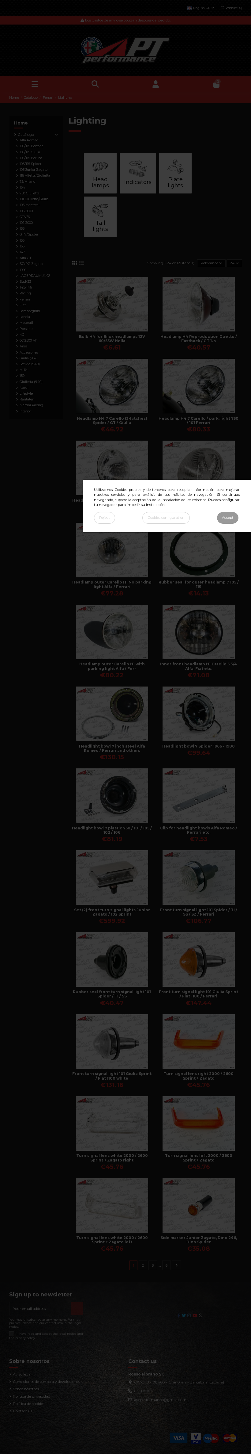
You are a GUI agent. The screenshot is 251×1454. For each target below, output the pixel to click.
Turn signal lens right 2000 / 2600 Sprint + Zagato (198, 1075)
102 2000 (26, 223)
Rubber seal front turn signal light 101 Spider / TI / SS (112, 993)
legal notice (67, 1333)
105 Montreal (29, 205)
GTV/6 (25, 217)
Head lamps (100, 182)
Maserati (26, 323)
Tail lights (100, 226)
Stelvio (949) (30, 364)
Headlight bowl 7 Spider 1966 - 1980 (198, 746)
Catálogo (26, 134)
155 (22, 229)
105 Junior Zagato (33, 170)
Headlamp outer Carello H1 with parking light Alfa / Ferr (112, 666)
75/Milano (27, 182)
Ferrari (25, 299)
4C (22, 335)
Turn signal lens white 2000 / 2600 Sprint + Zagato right (112, 1157)
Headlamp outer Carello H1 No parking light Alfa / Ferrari (112, 584)
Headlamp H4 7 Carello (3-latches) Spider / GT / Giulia (112, 420)
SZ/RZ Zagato (31, 264)
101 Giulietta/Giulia (34, 199)
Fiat (23, 305)
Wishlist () (233, 8)
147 (22, 252)
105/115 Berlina (31, 158)
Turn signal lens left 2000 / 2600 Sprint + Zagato (198, 1157)
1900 (23, 270)
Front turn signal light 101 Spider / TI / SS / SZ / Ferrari (198, 912)
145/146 (26, 287)
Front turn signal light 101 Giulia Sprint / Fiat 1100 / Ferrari (198, 993)
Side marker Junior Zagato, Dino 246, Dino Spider (198, 1239)
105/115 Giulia (30, 152)
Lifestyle (26, 394)
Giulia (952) (29, 358)
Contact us (22, 1411)
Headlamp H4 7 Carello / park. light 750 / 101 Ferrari (198, 420)
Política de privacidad (31, 1396)
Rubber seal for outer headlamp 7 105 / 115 (199, 584)
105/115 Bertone (31, 146)
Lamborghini (30, 311)
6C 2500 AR (29, 340)
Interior (25, 411)
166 (22, 246)
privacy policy (25, 1338)
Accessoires (29, 352)
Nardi (24, 388)
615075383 (143, 1391)
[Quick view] (116, 329)
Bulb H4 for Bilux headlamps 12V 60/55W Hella (112, 338)
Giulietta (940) (31, 382)
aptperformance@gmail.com (160, 1399)
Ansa (24, 346)
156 (22, 241)
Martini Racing (31, 405)
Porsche (26, 329)
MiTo (23, 370)
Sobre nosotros (26, 1389)
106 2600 (26, 211)
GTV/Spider (29, 234)
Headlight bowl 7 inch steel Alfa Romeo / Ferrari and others (112, 748)
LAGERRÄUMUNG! (35, 276)
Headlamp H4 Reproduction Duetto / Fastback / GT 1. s (198, 338)
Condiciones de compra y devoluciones (46, 1381)
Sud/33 (25, 282)
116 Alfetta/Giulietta (35, 176)
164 (22, 187)
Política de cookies (28, 1403)
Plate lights (175, 182)
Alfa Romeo (29, 140)
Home (21, 123)
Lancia (25, 317)
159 (22, 376)
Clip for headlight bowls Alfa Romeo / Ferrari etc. (198, 830)
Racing (25, 293)
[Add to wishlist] (108, 329)
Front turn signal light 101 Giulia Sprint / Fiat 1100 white (112, 1075)
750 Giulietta (29, 193)
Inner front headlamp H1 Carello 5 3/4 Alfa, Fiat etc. (198, 666)
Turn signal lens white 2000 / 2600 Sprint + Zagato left (112, 1239)
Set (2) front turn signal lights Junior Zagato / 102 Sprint (112, 912)
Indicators (138, 182)
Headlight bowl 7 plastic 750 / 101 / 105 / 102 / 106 (112, 830)
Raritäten (27, 399)
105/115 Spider (30, 164)
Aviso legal (22, 1374)
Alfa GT (26, 258)
